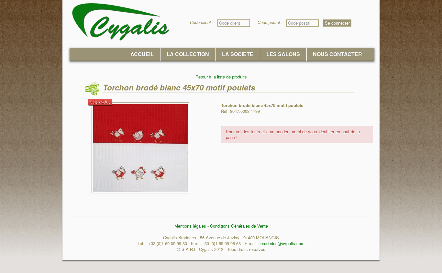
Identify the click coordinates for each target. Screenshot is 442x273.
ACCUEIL (142, 54)
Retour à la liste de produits (221, 77)
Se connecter (337, 23)
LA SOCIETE (237, 54)
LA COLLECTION (188, 54)
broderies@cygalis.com (282, 243)
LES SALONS (283, 54)
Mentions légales (190, 226)
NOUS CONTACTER (337, 54)
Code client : (203, 22)
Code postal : (272, 22)
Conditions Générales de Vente (239, 226)
